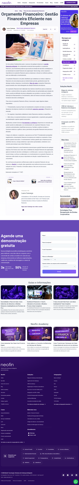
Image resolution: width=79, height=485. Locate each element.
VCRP (2, 439)
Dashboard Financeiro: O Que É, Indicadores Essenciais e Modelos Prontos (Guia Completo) (70, 158)
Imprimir (45, 29)
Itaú (55, 383)
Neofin (14, 164)
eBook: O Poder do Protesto (33, 413)
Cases (46, 2)
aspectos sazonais (38, 109)
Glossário (3, 392)
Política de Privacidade (6, 480)
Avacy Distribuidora (5, 413)
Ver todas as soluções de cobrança (35, 404)
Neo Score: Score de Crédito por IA (34, 389)
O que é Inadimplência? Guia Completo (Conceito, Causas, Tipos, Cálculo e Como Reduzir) (70, 186)
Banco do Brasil (57, 377)
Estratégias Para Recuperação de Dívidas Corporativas (68, 212)
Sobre (19, 2)
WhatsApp (32, 433)
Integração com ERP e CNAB (33, 392)
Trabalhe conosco (5, 404)
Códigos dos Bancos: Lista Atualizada (35, 421)
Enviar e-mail (33, 435)
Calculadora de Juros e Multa (33, 418)
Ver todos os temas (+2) (68, 78)
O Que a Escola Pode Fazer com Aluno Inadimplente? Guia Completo (69, 166)
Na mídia (3, 380)
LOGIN (61, 2)
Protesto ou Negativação (10, 6)
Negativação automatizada (7, 430)
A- (50, 29)
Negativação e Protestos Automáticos (35, 386)
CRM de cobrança (28, 6)
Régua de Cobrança (20, 6)
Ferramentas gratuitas (5, 395)
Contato (56, 2)
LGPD (25, 480)
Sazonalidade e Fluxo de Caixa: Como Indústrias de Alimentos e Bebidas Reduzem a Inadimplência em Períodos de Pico (70, 147)
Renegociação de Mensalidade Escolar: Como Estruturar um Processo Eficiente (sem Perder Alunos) (70, 176)
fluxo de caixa (34, 83)
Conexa (55, 380)
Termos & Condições (17, 480)
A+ (55, 29)
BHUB (2, 415)
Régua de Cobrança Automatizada (34, 377)
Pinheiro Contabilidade (6, 433)
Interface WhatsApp (31, 398)
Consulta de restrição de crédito (34, 401)
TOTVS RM (56, 401)
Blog (51, 2)
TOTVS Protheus (57, 398)
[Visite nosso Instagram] (67, 475)
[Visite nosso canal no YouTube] (72, 475)
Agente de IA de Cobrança (33, 380)
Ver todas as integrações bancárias (62, 404)
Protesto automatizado (6, 436)
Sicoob (55, 395)
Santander (56, 392)
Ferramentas (40, 2)
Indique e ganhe (4, 401)
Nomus (55, 386)
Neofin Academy (39, 324)
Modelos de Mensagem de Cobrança (35, 424)
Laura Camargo (11, 28)
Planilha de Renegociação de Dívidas (35, 415)
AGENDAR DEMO (71, 2)
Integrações (32, 2)
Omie (55, 389)
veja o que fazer (74, 6)
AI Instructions (31, 480)
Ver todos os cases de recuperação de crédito (12, 442)
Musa (2, 427)
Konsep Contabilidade (5, 418)
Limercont (3, 424)
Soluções (24, 2)
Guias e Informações (39, 282)
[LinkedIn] (23, 210)
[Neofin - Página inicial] (7, 364)
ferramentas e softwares (29, 122)
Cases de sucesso (5, 383)
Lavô (2, 421)
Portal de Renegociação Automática (35, 395)
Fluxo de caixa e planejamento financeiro (26, 28)
